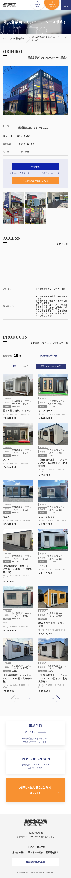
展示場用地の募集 (35, 862)
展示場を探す (52, 852)
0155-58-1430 (23, 136)
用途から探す (18, 852)
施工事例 (41, 846)
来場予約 (35, 166)
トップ (31, 846)
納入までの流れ (35, 852)
